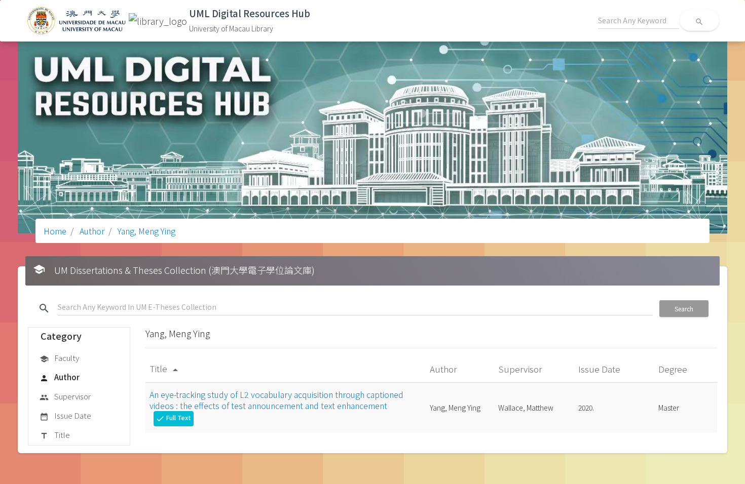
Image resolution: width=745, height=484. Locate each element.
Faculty (59, 358)
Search (684, 308)
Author (91, 231)
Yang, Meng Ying (145, 231)
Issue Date (65, 415)
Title (55, 434)
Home (55, 231)
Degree (673, 368)
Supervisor (65, 396)
